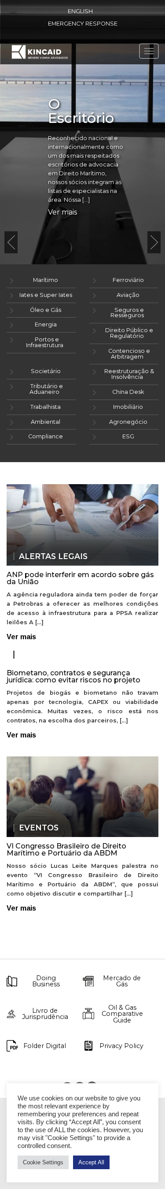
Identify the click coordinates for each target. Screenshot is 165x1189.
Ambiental (45, 422)
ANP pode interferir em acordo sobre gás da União (80, 578)
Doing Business (46, 981)
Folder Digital (44, 1046)
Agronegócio (128, 422)
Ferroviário (128, 280)
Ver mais (62, 212)
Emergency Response (82, 23)
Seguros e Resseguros (127, 313)
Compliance (45, 436)
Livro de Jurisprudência (45, 1014)
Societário (46, 371)
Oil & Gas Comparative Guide (122, 1013)
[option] (82, 132)
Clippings (41, 655)
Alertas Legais (53, 556)
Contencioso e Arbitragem (129, 354)
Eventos (39, 828)
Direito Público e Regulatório (129, 333)
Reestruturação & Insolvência (129, 374)
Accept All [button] (91, 1162)
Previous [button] (11, 242)
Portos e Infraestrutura (44, 342)
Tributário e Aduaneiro (46, 389)
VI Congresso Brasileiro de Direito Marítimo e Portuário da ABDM (66, 849)
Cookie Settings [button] (43, 1162)
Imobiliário (128, 407)
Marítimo (45, 280)
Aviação (128, 295)
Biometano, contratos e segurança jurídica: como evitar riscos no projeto (73, 676)
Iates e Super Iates (45, 295)
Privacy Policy (121, 1046)
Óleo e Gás (45, 310)
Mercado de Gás (122, 981)
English (80, 11)
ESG (128, 436)
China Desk (128, 392)
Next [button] (154, 242)
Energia (46, 324)
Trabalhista (45, 407)
